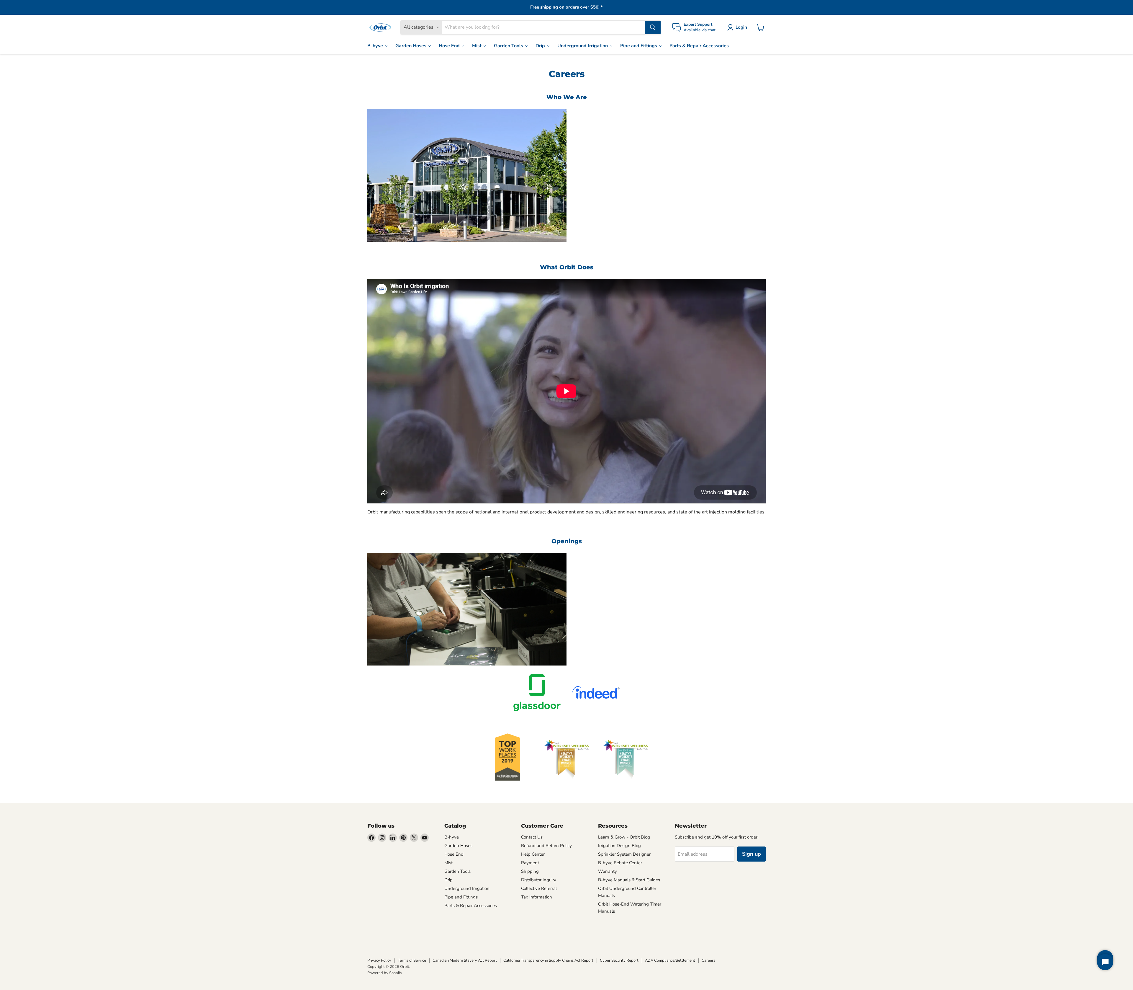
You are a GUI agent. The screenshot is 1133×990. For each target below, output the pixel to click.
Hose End (450, 46)
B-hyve (375, 46)
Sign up (751, 853)
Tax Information (536, 897)
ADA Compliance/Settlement (670, 960)
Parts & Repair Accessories (699, 46)
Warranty (607, 871)
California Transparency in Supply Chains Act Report (548, 960)
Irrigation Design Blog (619, 846)
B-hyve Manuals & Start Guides (629, 880)
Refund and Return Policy (546, 846)
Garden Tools (509, 46)
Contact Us (532, 837)
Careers (708, 960)
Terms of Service (412, 960)
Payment (530, 863)
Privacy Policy (379, 960)
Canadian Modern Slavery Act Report (465, 960)
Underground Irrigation (583, 46)
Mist (477, 46)
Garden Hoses (411, 46)
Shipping (530, 871)
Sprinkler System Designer (624, 854)
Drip (541, 46)
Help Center (533, 854)
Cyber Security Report (619, 960)
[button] (738, 27)
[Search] (653, 27)
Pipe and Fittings (639, 46)
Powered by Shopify (384, 973)
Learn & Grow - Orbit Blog (624, 837)
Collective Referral (539, 888)
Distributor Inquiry (538, 880)
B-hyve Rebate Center (620, 863)
